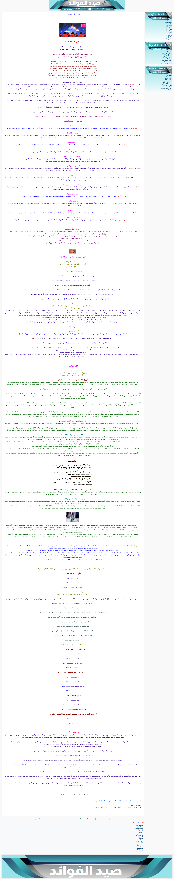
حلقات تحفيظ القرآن (167, 60)
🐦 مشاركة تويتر (61, 818)
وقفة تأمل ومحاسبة (167, 85)
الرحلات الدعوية (168, 58)
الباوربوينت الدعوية (167, 82)
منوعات (170, 33)
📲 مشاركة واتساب (83, 818)
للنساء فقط (169, 28)
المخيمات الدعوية (167, 56)
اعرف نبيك (169, 20)
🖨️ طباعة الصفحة (106, 818)
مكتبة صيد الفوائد (168, 22)
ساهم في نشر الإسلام (166, 63)
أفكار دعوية (169, 23)
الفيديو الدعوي (168, 78)
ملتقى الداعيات (168, 25)
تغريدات (170, 35)
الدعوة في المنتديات (167, 61)
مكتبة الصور (169, 89)
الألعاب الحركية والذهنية (166, 57)
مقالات (170, 32)
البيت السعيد (169, 38)
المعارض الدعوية (168, 81)
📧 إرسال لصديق (39, 818)
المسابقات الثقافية (167, 54)
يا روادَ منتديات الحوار (167, 86)
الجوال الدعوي (168, 79)
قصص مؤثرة (169, 75)
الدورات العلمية (168, 51)
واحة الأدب (169, 36)
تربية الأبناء (169, 39)
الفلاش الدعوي (168, 76)
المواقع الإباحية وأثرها (166, 83)
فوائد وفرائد (169, 29)
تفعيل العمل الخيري (167, 53)
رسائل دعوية (169, 30)
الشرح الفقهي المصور (166, 88)
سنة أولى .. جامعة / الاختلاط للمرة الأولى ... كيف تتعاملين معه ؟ (113, 801)
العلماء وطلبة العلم (167, 26)
